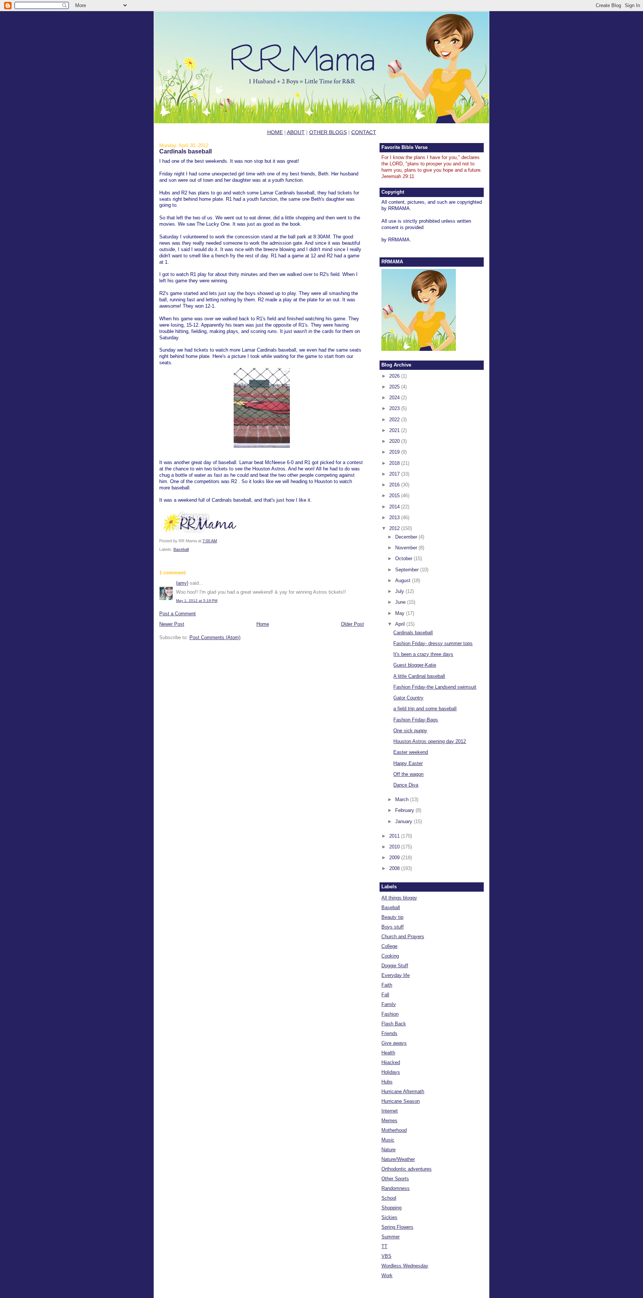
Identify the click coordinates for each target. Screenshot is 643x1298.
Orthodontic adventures (406, 1169)
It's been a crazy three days (423, 654)
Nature (388, 1149)
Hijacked (390, 1062)
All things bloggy (399, 898)
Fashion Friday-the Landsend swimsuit (434, 687)
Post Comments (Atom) (214, 637)
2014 (395, 507)
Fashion (390, 1014)
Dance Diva (405, 785)
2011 (395, 836)
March (402, 799)
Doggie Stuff (394, 965)
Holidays (390, 1072)
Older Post (352, 624)
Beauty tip (392, 917)
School (388, 1198)
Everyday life (395, 975)
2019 (395, 452)
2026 (395, 376)
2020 (395, 441)
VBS (386, 1256)
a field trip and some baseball (425, 708)
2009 (395, 857)
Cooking (390, 956)
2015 (395, 495)
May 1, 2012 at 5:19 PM (196, 601)
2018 (395, 463)
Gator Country (408, 698)
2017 (395, 474)
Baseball (181, 549)
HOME (275, 132)
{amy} (182, 583)
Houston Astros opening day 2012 (429, 741)
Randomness (395, 1188)
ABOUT (296, 132)
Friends (389, 1033)
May (400, 613)
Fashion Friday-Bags (415, 720)
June (401, 602)
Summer (390, 1237)
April (400, 624)
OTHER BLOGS (328, 132)
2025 (395, 387)
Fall (385, 994)
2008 (395, 868)
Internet (389, 1111)
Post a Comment (177, 613)
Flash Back (393, 1023)
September (407, 569)
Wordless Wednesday (404, 1266)
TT (384, 1246)
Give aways (394, 1043)
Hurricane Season (400, 1101)
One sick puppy (410, 730)
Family (388, 1004)
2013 (395, 517)
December (407, 537)
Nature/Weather (398, 1159)
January (404, 821)
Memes (389, 1120)
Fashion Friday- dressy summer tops (433, 643)
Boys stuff (392, 927)
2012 (395, 528)
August (403, 580)
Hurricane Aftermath (402, 1091)
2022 (395, 419)
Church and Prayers (402, 936)
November (407, 547)
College (389, 946)
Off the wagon (408, 774)
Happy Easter (408, 763)
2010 (395, 847)
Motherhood (394, 1130)
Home (262, 624)
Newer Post (171, 624)
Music (387, 1140)
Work (387, 1275)
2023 (395, 408)
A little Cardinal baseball (419, 676)
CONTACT (363, 132)
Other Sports (395, 1178)
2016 (395, 485)
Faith (386, 985)
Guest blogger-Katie (414, 665)
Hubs (387, 1082)
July (400, 591)
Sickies (389, 1217)
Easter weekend (410, 752)
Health (388, 1053)
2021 (395, 430)
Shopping (391, 1207)
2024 (395, 397)
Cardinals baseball (185, 151)
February (405, 810)
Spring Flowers (397, 1227)
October (404, 558)
